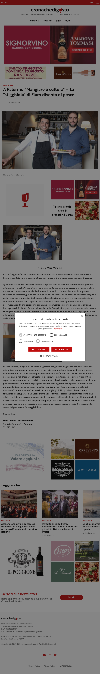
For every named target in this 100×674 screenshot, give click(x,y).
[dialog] (50, 337)
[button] (50, 356)
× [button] (82, 316)
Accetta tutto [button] (38, 349)
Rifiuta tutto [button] (61, 349)
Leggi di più (57, 329)
